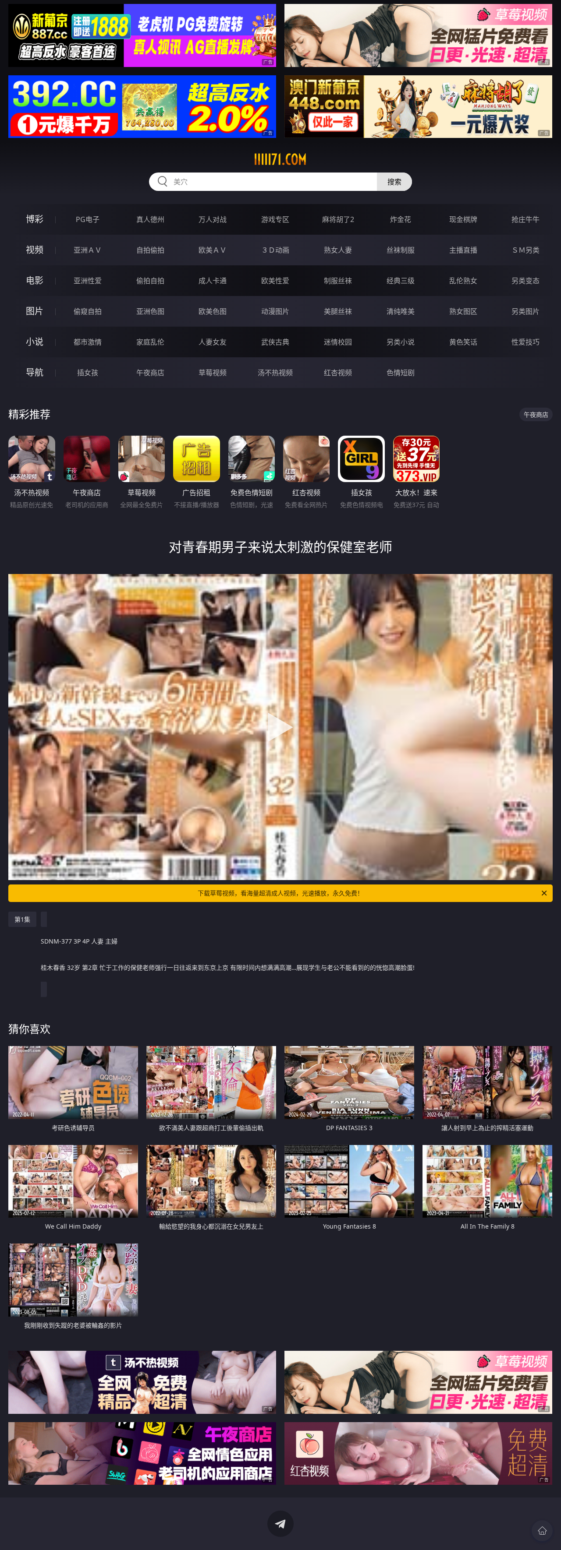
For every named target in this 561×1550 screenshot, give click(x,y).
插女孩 (87, 372)
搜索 (394, 182)
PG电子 (87, 219)
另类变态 (525, 280)
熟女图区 (463, 311)
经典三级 (401, 280)
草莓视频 (213, 372)
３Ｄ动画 (275, 250)
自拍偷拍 (150, 250)
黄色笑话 (463, 342)
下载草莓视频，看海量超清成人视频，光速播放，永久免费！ (280, 893)
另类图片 (525, 311)
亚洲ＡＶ (88, 250)
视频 (34, 250)
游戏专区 (275, 219)
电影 (34, 280)
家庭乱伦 (150, 342)
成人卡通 (213, 280)
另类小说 (401, 342)
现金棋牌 (463, 219)
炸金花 (400, 219)
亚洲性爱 (88, 280)
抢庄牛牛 (525, 219)
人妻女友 (213, 342)
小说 (34, 342)
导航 (34, 372)
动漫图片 (275, 311)
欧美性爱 (275, 280)
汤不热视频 (275, 372)
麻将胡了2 (338, 219)
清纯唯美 (401, 311)
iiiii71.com (280, 159)
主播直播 (463, 250)
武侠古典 (275, 342)
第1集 (22, 919)
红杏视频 (338, 372)
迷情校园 (338, 342)
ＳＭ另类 (525, 250)
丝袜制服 (401, 250)
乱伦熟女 (463, 280)
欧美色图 (213, 311)
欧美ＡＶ (213, 250)
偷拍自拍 (150, 280)
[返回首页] (542, 1530)
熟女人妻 (338, 250)
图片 (34, 311)
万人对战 (213, 219)
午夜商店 (150, 372)
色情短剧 (401, 372)
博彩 (34, 219)
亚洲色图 (150, 311)
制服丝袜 (338, 280)
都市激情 (88, 342)
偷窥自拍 (88, 311)
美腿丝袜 (338, 311)
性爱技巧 (525, 342)
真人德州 (150, 219)
